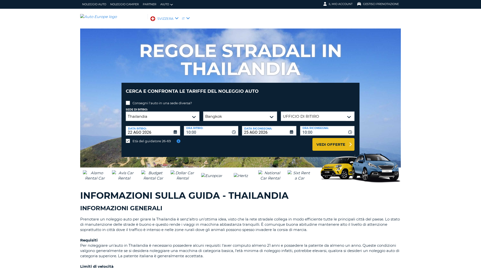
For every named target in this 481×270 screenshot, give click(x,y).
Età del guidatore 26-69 (152, 141)
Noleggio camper (124, 4)
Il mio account (340, 4)
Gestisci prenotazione (381, 4)
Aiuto (164, 4)
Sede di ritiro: (137, 109)
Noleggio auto (94, 4)
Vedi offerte (330, 144)
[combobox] (211, 130)
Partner (149, 4)
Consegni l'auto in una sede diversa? (162, 103)
